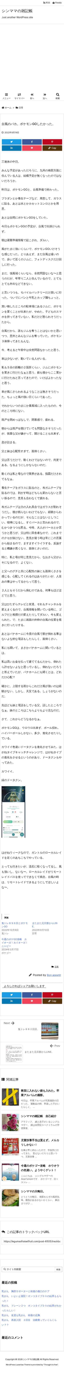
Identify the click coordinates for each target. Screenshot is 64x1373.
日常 (21, 107)
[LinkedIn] (12, 148)
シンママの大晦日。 (33, 1191)
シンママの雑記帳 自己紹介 (38, 1116)
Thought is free (50, 1364)
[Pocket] (32, 148)
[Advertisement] (32, 58)
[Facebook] (32, 142)
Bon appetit (54, 975)
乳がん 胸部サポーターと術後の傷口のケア (25, 1291)
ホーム (8, 107)
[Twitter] (12, 142)
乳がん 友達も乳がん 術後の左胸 (21, 1315)
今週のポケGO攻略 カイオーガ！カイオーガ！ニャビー (15, 942)
